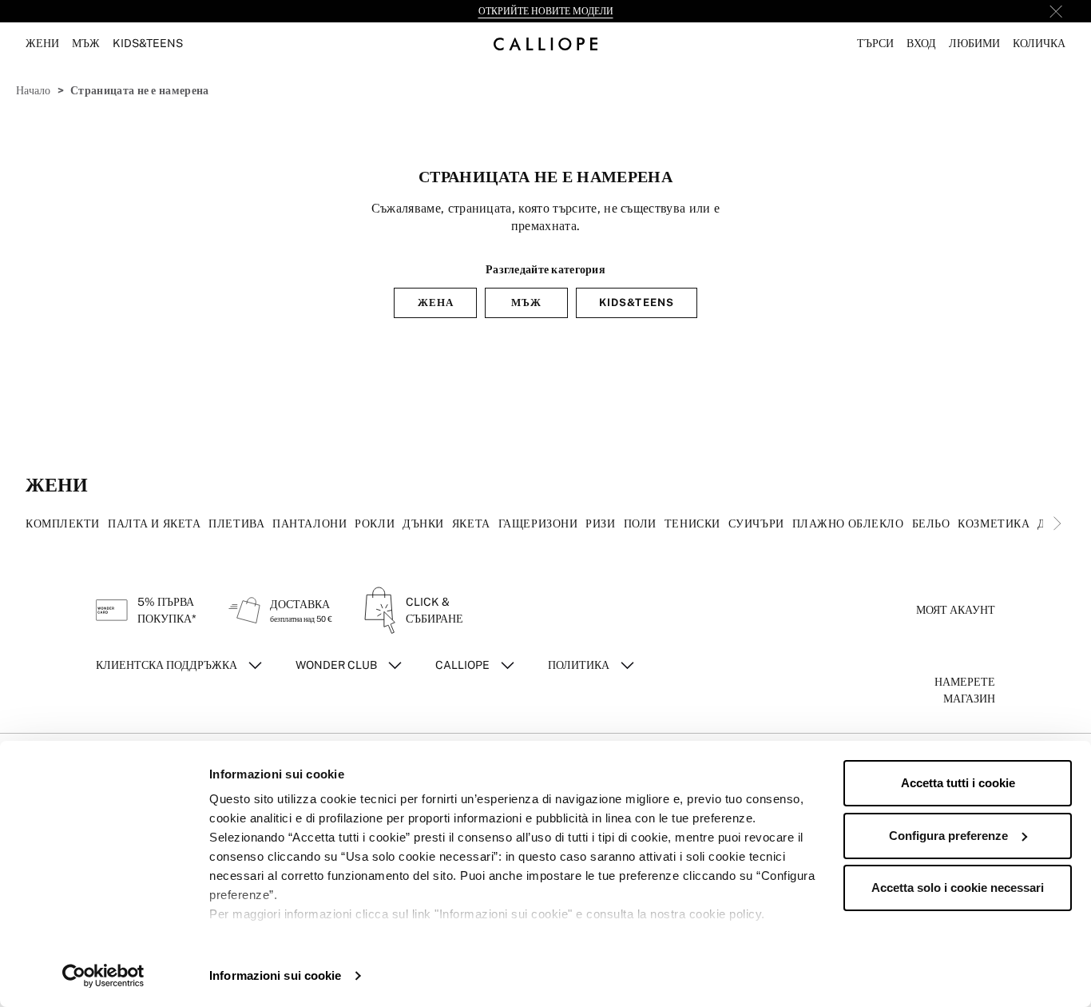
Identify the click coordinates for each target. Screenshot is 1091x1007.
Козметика (994, 523)
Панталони (309, 523)
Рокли (375, 523)
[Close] (1055, 11)
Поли (640, 523)
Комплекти (63, 523)
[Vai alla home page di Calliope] (545, 43)
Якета (471, 523)
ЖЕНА (436, 302)
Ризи (600, 523)
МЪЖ (526, 302)
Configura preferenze (948, 835)
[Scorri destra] (1057, 523)
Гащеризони (538, 523)
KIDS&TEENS (636, 302)
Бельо (931, 523)
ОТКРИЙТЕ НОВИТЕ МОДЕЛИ (545, 11)
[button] (875, 43)
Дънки (423, 523)
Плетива (236, 523)
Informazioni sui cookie (275, 975)
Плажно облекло (848, 523)
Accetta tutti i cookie (958, 783)
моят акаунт (955, 609)
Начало (33, 90)
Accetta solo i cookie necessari (957, 887)
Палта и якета (154, 523)
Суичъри (756, 523)
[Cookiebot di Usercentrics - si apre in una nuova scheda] (103, 976)
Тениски (692, 523)
